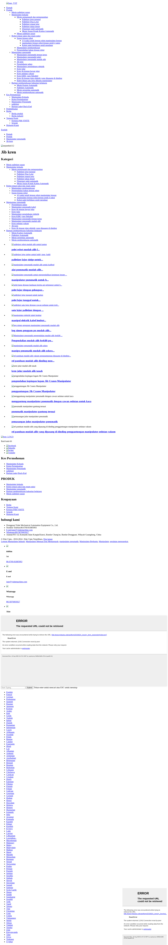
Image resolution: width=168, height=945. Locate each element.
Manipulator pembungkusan (28, 48)
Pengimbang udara (24, 64)
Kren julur (21, 69)
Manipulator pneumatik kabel (29, 57)
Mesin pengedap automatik (28, 90)
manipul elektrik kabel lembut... (29, 320)
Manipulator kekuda (20, 15)
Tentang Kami (12, 118)
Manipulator (104, 541)
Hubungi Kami (12, 125)
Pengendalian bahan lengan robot (30, 50)
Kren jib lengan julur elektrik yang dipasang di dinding (39, 78)
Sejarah (15, 123)
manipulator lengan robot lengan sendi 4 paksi (41, 43)
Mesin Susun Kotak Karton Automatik (38, 31)
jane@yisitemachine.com (19, 530)
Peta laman (47, 539)
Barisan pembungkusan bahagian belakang (29, 83)
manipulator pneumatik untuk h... (30, 279)
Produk (9, 10)
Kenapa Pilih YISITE (20, 120)
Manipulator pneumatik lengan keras (32, 55)
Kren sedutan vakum (25, 73)
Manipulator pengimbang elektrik (30, 66)
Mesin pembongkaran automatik (30, 92)
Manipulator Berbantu (89, 541)
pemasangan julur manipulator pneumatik (35, 421)
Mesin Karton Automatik (27, 85)
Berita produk (17, 113)
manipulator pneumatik (68, 541)
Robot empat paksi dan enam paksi (26, 36)
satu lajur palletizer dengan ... (28, 310)
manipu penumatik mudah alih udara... (33, 350)
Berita (8, 111)
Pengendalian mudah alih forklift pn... (32, 340)
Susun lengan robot (25, 38)
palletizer (15, 104)
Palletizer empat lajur (30, 24)
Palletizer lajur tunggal (31, 19)
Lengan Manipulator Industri (13, 541)
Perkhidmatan (12, 109)
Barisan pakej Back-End (22, 106)
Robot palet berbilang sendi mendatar (37, 45)
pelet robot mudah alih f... (26, 249)
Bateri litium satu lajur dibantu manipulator (34, 80)
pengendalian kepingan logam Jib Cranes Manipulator (41, 381)
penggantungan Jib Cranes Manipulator (33, 391)
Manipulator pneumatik (21, 52)
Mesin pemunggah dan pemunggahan (32, 17)
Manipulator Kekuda (20, 97)
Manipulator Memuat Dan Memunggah (42, 541)
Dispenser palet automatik (32, 29)
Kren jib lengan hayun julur (28, 71)
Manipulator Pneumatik (21, 102)
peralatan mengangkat (119, 541)
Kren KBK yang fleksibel (27, 76)
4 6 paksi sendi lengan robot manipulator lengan (42, 40)
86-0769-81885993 (14, 561)
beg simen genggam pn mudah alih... (31, 330)
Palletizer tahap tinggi (31, 26)
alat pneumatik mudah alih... (27, 269)
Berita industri (17, 116)
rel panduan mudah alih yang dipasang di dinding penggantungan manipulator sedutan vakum (64, 431)
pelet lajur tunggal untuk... (26, 300)
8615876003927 (17, 532)
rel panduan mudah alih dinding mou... (33, 360)
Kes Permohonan (13, 95)
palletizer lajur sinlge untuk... (27, 259)
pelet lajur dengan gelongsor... (28, 290)
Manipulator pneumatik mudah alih (31, 59)
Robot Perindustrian (20, 99)
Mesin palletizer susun (21, 12)
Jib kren (20, 62)
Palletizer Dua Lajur (30, 22)
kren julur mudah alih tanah (27, 371)
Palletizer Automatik (25, 88)
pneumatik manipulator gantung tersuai (33, 411)
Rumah (9, 8)
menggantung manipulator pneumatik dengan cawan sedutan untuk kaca (51, 401)
